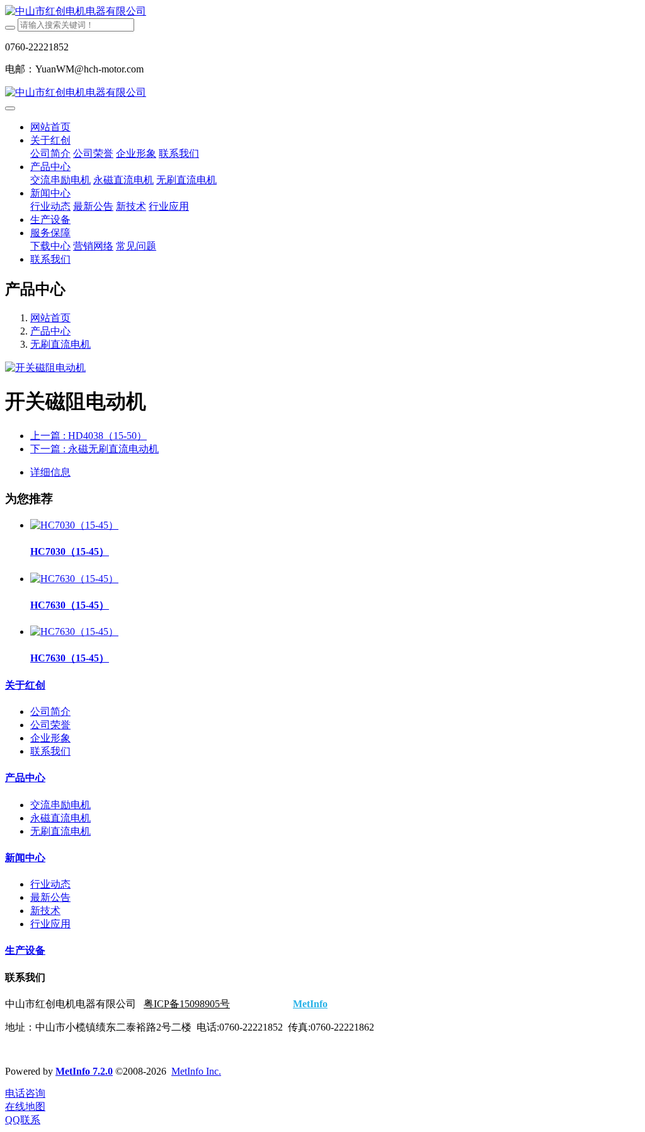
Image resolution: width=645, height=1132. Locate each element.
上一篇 (88, 435)
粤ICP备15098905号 (187, 1003)
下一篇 (94, 448)
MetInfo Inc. (196, 1071)
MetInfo (310, 1003)
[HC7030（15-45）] (74, 525)
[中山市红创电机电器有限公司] (322, 11)
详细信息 (50, 472)
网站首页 (50, 127)
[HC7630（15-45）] (74, 578)
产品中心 (50, 331)
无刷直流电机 (60, 344)
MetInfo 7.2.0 (84, 1071)
